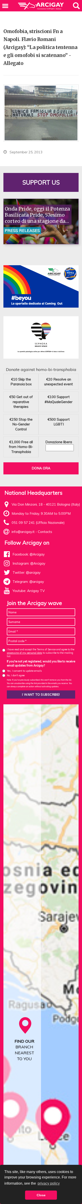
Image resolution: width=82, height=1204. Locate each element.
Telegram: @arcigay (28, 581)
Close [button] (41, 1195)
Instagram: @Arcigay (29, 563)
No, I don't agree (16, 675)
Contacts (45, 532)
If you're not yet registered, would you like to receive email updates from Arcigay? (41, 663)
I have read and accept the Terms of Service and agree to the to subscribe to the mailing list (40, 653)
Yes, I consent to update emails (24, 670)
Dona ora (41, 468)
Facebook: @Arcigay (29, 554)
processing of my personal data (24, 652)
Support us (41, 182)
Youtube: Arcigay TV (29, 591)
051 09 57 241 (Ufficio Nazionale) (38, 522)
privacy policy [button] (49, 1183)
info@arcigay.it (23, 532)
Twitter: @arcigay (27, 572)
